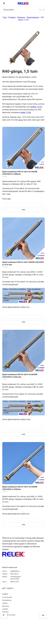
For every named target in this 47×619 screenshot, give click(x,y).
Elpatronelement (33, 17)
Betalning (5, 612)
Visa (23, 210)
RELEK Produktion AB (9, 567)
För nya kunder (7, 597)
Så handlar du (6, 600)
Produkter (12, 17)
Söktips (5, 603)
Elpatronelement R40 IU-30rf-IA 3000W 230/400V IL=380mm (19, 172)
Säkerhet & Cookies (8, 615)
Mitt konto (5, 606)
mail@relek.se (15, 571)
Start (5, 17)
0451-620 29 (14, 574)
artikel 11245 (26, 113)
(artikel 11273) (36, 107)
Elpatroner (21, 17)
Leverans (5, 609)
